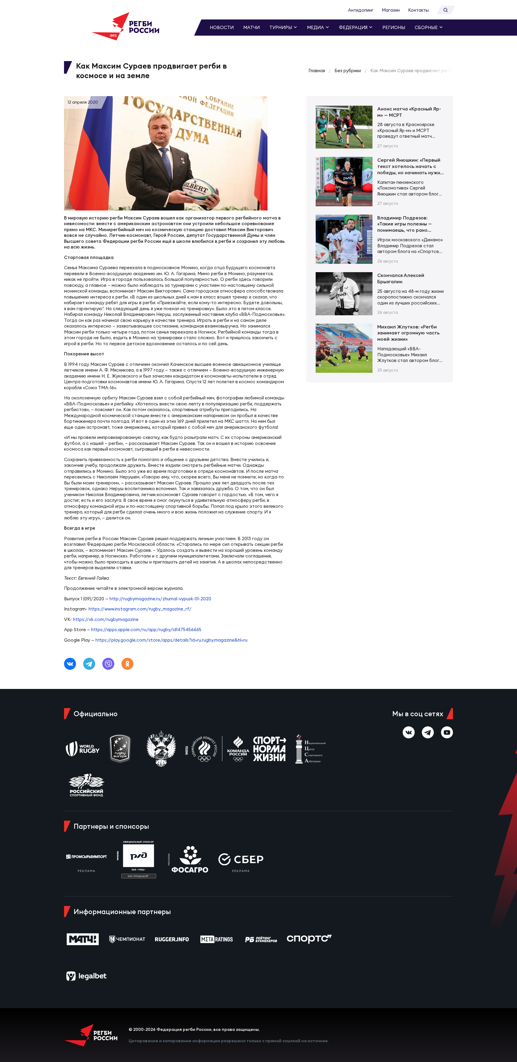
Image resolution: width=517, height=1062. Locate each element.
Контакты (418, 10)
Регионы (393, 27)
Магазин (391, 10)
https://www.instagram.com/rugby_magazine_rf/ (140, 609)
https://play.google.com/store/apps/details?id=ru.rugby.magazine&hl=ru (171, 640)
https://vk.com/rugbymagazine (106, 619)
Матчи (251, 27)
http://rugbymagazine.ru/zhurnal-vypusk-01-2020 (160, 599)
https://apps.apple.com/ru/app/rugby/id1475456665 (146, 629)
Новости (222, 27)
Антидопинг (360, 10)
